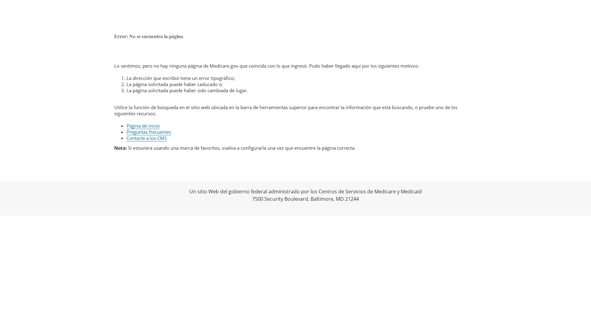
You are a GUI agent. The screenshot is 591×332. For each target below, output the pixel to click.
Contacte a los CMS (147, 138)
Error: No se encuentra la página (148, 36)
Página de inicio (143, 126)
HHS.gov (12, 198)
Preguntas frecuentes (149, 132)
